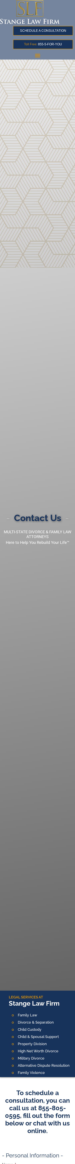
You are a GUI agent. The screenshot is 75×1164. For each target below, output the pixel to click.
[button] (37, 55)
